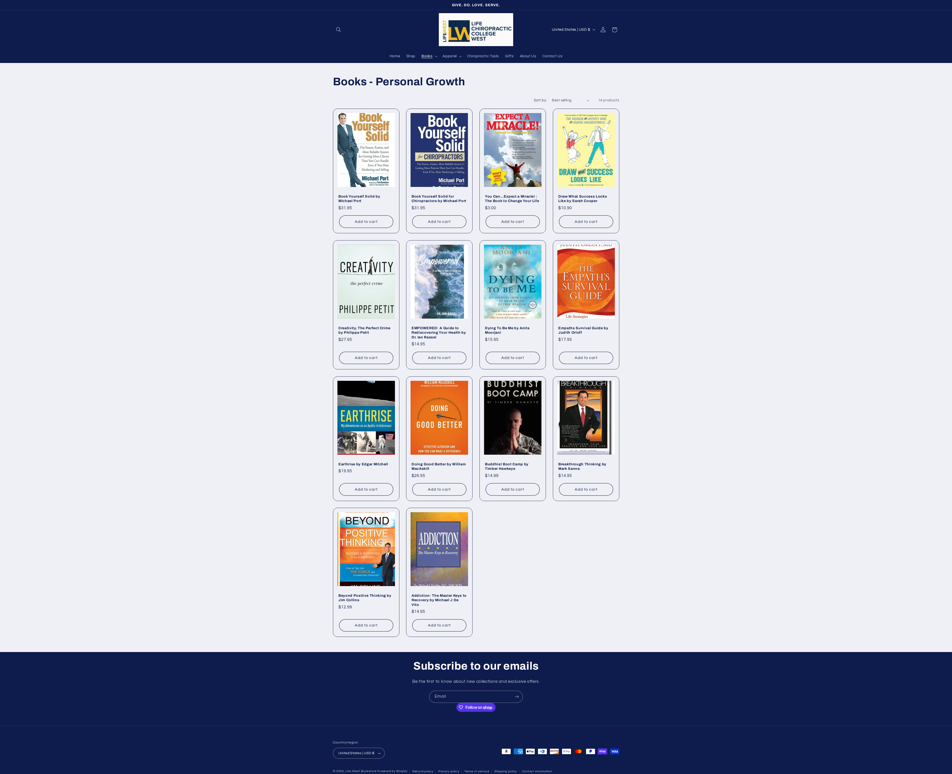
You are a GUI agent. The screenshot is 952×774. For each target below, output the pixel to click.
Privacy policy (448, 771)
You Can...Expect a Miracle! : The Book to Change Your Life (512, 198)
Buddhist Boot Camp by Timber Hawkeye (507, 466)
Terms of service (476, 771)
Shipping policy (505, 771)
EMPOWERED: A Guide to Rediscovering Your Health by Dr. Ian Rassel (439, 332)
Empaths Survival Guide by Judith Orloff (583, 330)
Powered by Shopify (392, 771)
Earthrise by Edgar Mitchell (363, 464)
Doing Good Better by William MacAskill (439, 466)
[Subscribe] (517, 697)
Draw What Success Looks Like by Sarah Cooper (582, 198)
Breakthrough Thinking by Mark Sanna (582, 466)
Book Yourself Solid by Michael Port (359, 198)
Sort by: (540, 100)
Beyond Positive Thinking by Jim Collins (364, 598)
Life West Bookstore (361, 771)
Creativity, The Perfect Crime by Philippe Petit (364, 330)
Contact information (537, 771)
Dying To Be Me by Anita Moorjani (507, 330)
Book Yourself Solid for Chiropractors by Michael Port (439, 198)
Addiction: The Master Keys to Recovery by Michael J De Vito (439, 600)
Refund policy (423, 771)
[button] (338, 29)
